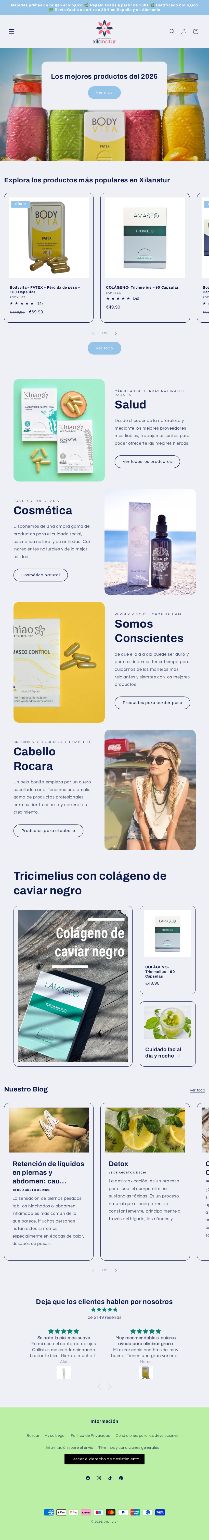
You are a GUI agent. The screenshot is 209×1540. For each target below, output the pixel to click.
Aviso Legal (55, 1436)
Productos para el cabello (48, 831)
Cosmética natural (40, 575)
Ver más (104, 92)
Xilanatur (111, 1521)
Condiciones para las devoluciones (147, 1436)
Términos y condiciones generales (128, 1448)
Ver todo (104, 348)
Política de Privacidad (91, 1436)
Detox (118, 1164)
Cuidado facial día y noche (163, 1052)
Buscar (33, 1436)
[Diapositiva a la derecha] (116, 333)
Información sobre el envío (69, 1448)
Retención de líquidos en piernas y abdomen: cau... (48, 1172)
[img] (104, 1310)
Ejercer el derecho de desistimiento (104, 1459)
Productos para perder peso (152, 703)
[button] (11, 31)
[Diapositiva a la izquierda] (93, 333)
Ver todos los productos (147, 462)
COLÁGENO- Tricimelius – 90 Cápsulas (142, 287)
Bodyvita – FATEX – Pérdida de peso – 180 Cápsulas (45, 289)
